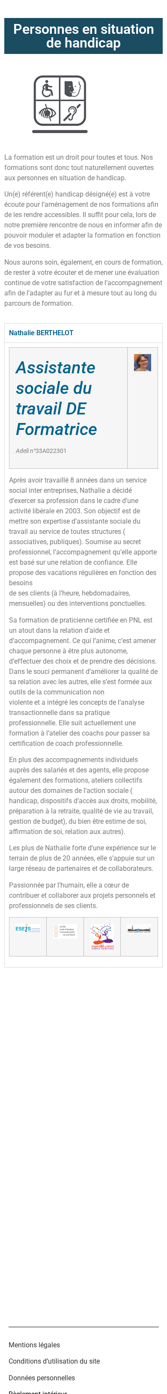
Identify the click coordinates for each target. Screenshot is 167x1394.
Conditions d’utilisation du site (54, 1361)
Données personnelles (42, 1378)
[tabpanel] (83, 655)
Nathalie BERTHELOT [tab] (41, 333)
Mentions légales (34, 1345)
